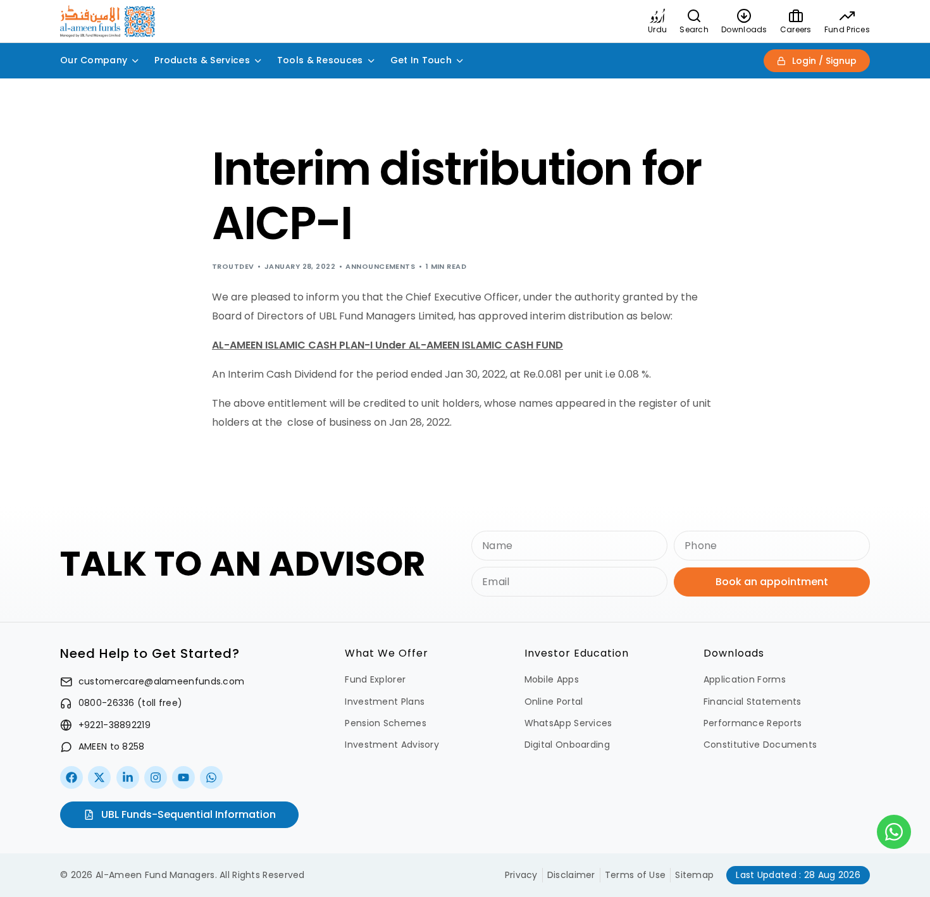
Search (694, 29)
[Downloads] (744, 15)
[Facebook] (71, 777)
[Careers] (795, 15)
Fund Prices (847, 29)
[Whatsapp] (211, 777)
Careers (796, 29)
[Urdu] (657, 15)
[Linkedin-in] (127, 777)
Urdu (657, 29)
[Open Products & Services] (258, 60)
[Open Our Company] (135, 60)
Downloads (744, 29)
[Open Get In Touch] (460, 60)
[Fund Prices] (847, 15)
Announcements (380, 266)
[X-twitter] (99, 777)
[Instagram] (155, 777)
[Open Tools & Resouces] (371, 60)
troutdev (233, 266)
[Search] (694, 15)
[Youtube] (183, 777)
